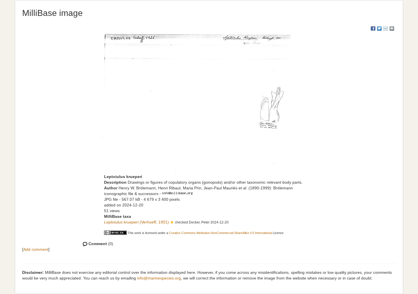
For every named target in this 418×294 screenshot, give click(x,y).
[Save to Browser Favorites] (385, 28)
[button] (172, 222)
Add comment (35, 249)
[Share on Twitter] (379, 28)
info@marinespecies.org (159, 278)
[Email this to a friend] (392, 28)
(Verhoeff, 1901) (136, 222)
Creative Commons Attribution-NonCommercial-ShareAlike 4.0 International (220, 233)
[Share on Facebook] (373, 28)
